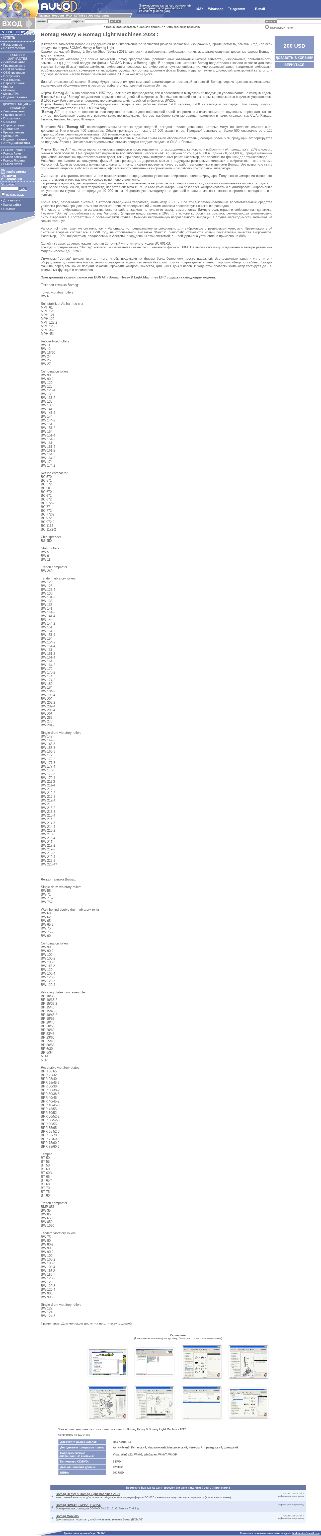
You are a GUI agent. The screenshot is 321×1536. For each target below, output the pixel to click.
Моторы (9, 90)
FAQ (69, 15)
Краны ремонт (13, 132)
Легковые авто (14, 62)
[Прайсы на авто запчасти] (17, 173)
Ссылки (9, 209)
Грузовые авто (14, 65)
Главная (44, 15)
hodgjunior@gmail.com (305, 1533)
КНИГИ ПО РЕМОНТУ (244, 21)
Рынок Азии (12, 153)
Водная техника (15, 97)
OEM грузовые (14, 73)
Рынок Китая (12, 164)
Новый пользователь (121, 26)
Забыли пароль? (151, 26)
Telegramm (236, 9)
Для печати (11, 200)
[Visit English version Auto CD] (17, 33)
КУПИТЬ (80, 15)
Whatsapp (215, 9)
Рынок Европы (14, 150)
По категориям (14, 48)
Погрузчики (11, 76)
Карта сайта (12, 204)
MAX (200, 9)
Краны (8, 87)
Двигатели (11, 129)
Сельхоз (9, 122)
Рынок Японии (14, 160)
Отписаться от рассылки (184, 26)
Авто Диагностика (16, 143)
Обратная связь (99, 15)
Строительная (14, 83)
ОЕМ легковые (14, 69)
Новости (58, 15)
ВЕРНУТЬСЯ (294, 65)
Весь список (12, 44)
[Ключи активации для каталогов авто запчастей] (17, 180)
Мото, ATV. (11, 94)
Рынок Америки (15, 157)
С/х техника (12, 80)
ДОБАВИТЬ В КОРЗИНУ (294, 58)
